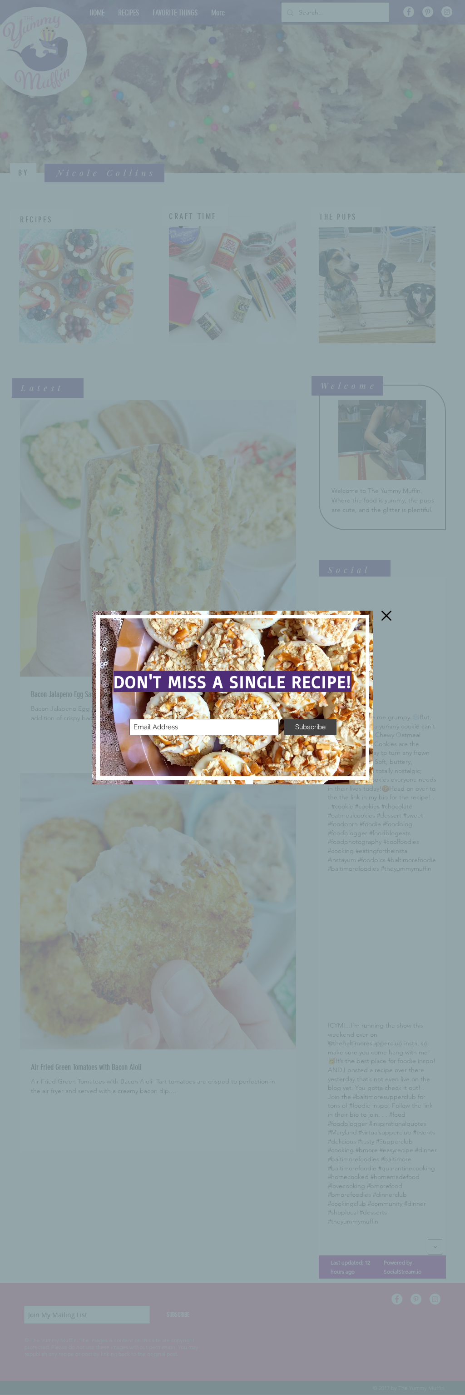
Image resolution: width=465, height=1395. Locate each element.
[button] (386, 616)
